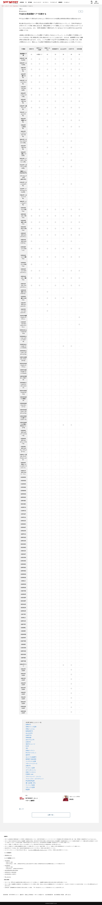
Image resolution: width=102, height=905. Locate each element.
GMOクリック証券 (31, 726)
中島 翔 (71, 799)
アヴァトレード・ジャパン (33, 776)
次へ (20, 809)
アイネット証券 (30, 768)
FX (26, 2)
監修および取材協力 (29, 894)
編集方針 (22, 894)
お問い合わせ (96, 3)
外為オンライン (30, 750)
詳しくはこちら (8, 876)
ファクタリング (53, 2)
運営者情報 (5, 894)
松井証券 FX (29, 731)
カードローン (46, 2)
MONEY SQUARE (31, 759)
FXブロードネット (31, 752)
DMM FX (28, 724)
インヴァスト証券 (31, 761)
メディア (7, 6)
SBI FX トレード (30, 744)
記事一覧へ (51, 815)
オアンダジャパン (31, 770)
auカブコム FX (30, 739)
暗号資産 (30, 2)
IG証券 (28, 789)
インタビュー (67, 2)
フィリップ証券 (30, 785)
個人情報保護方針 (49, 894)
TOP (2, 6)
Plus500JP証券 (30, 780)
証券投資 (22, 2)
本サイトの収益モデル (39, 894)
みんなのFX (29, 733)
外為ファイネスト (31, 772)
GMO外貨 (28, 737)
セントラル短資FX (31, 757)
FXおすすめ (15, 6)
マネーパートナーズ (31, 763)
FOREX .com (29, 774)
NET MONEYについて (14, 894)
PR (20, 8)
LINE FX (28, 765)
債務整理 (60, 2)
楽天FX (28, 755)
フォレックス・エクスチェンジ (35, 778)
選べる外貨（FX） (31, 783)
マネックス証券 (30, 787)
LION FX (28, 742)
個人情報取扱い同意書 (59, 894)
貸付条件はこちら (8, 855)
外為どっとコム (30, 729)
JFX (27, 748)
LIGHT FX (28, 735)
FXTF (27, 746)
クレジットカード (37, 2)
